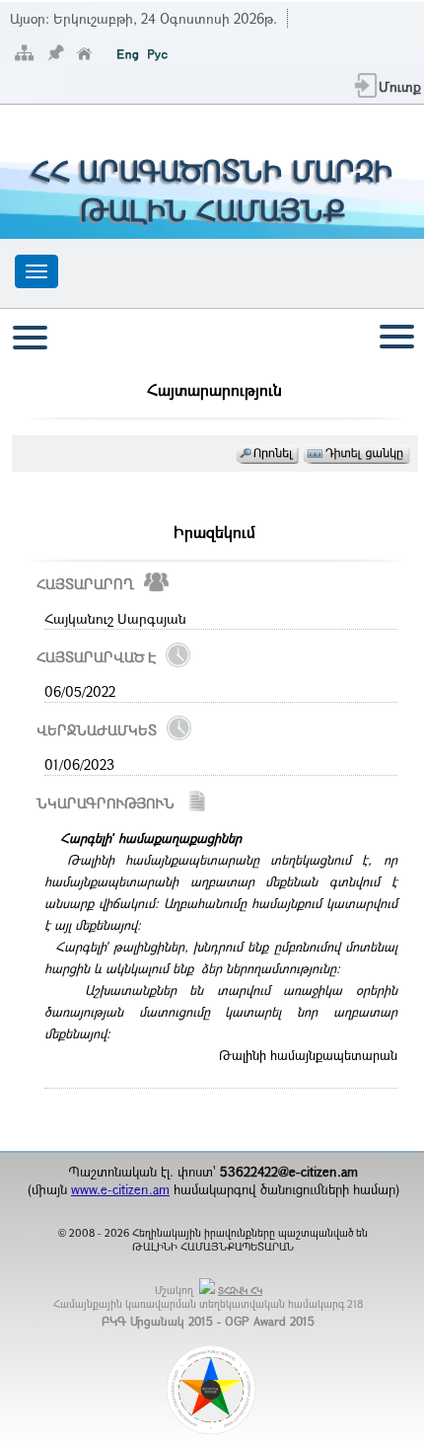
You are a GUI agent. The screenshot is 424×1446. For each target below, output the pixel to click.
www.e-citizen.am (120, 1189)
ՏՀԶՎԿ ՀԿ (240, 1290)
